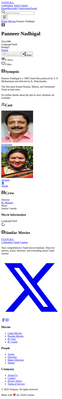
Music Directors (16, 360)
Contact (11, 378)
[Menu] (4, 17)
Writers (11, 362)
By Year (19, 8)
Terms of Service (16, 384)
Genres (26, 8)
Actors (11, 354)
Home (4, 8)
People (33, 8)
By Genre (12, 342)
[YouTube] (7, 321)
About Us (12, 375)
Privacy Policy (15, 381)
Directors (12, 357)
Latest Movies (15, 333)
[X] (31, 316)
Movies (11, 8)
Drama (4, 50)
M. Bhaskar (7, 202)
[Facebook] (3, 321)
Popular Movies (16, 336)
